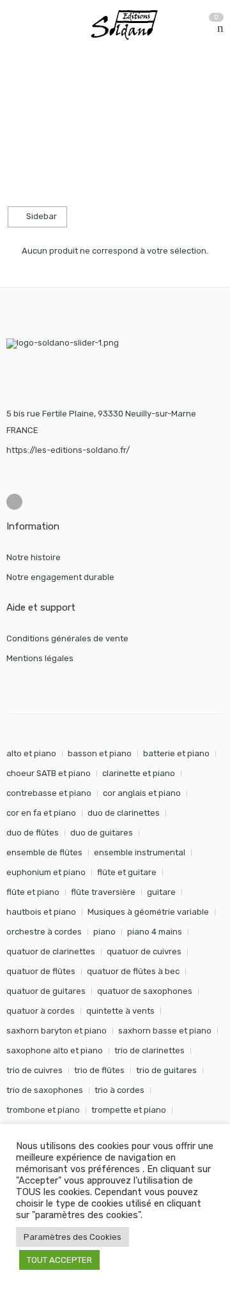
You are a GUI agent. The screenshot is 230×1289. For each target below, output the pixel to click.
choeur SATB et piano (48, 773)
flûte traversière (103, 892)
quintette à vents (120, 1011)
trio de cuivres (34, 1070)
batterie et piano (176, 753)
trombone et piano (43, 1110)
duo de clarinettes (124, 813)
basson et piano (100, 753)
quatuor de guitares (46, 991)
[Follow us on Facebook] (14, 502)
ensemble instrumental (139, 852)
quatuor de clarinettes (50, 951)
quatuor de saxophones (144, 991)
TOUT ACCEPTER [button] (59, 1260)
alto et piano (31, 753)
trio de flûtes (99, 1070)
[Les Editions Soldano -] (131, 25)
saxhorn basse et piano (164, 1030)
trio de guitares (166, 1070)
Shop (64, 103)
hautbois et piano (41, 912)
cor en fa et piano (41, 813)
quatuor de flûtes (40, 971)
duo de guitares (101, 832)
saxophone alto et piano (54, 1050)
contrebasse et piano (48, 793)
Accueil (20, 103)
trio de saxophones (44, 1090)
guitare (161, 892)
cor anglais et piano (142, 793)
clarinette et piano (138, 773)
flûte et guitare (127, 872)
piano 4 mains (154, 931)
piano (104, 931)
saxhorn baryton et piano (56, 1030)
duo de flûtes (32, 832)
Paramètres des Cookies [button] (72, 1237)
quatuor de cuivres (144, 951)
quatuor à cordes (40, 1011)
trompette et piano (128, 1110)
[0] (220, 28)
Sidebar (40, 216)
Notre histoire (33, 557)
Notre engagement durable (60, 577)
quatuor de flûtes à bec (133, 971)
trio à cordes (119, 1090)
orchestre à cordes (44, 931)
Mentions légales (39, 658)
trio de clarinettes (149, 1050)
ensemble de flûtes (44, 852)
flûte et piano (32, 892)
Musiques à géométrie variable (148, 912)
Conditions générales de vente (67, 638)
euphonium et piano (46, 872)
